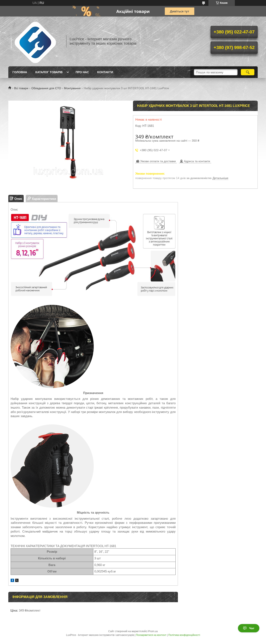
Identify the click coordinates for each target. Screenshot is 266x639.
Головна (19, 72)
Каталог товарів (49, 72)
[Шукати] (247, 72)
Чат (251, 628)
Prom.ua (153, 631)
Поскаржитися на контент (151, 635)
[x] (16, 581)
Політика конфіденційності (184, 635)
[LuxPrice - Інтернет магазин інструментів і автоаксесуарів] (35, 41)
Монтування (72, 88)
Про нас (82, 72)
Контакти (105, 72)
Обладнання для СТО (46, 88)
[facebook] (12, 581)
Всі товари (21, 88)
